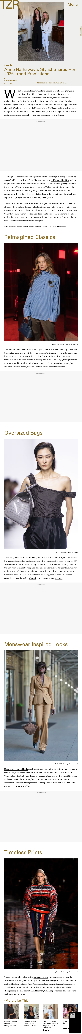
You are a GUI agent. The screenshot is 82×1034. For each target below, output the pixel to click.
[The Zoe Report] (9, 4)
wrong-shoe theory (60, 363)
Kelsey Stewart (11, 81)
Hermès (58, 578)
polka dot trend (41, 977)
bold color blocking (60, 180)
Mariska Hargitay (61, 90)
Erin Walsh (47, 97)
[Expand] (71, 1014)
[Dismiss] (78, 1014)
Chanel (32, 578)
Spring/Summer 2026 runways (43, 176)
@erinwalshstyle (80, 31)
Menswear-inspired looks (16, 769)
